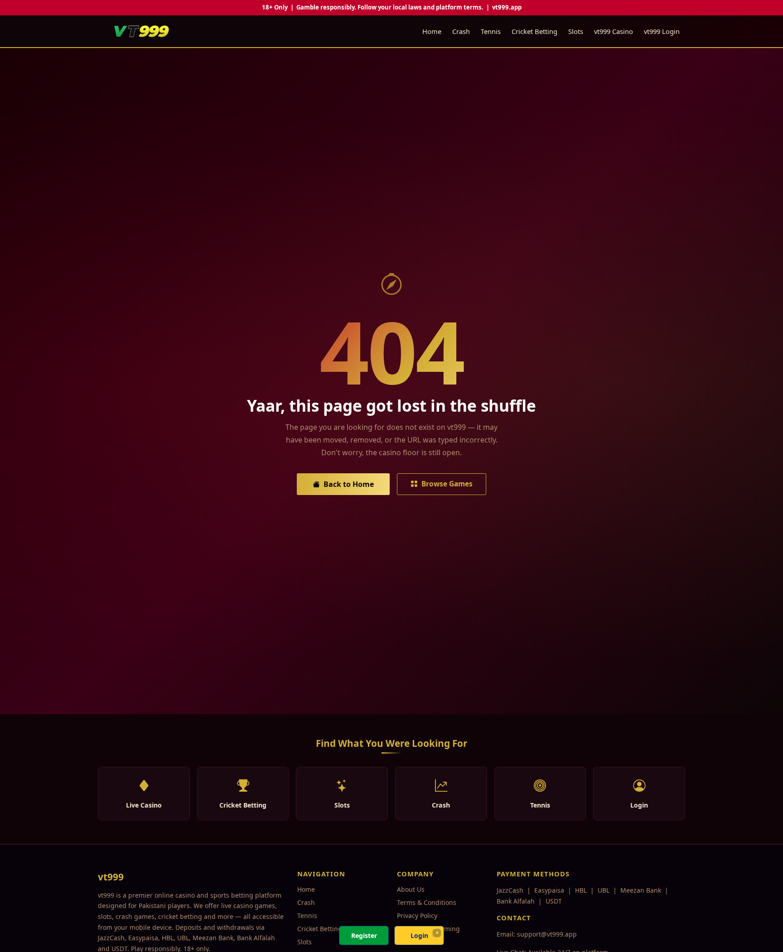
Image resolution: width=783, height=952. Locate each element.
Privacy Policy (417, 915)
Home (431, 31)
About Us (411, 889)
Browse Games (447, 484)
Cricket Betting (534, 31)
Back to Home (349, 484)
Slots (575, 31)
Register (364, 935)
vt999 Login (662, 31)
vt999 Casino (613, 31)
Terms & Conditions (426, 902)
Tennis (491, 31)
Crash (461, 31)
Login (419, 935)
